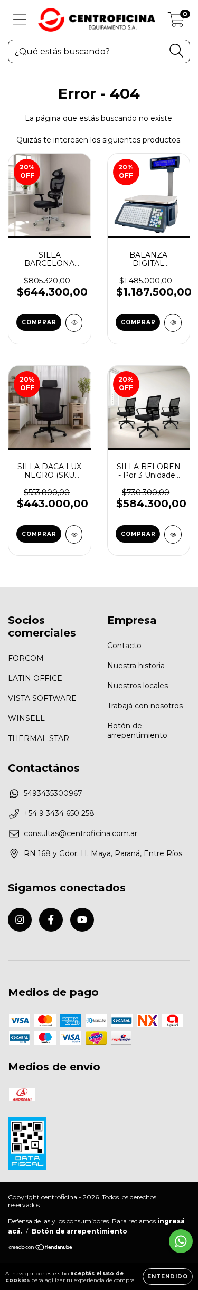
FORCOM (26, 658)
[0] (176, 22)
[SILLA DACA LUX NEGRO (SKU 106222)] (74, 534)
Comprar (138, 533)
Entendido (167, 1276)
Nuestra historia (136, 665)
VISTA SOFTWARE (42, 698)
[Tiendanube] (41, 1249)
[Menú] (20, 19)
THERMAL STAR (38, 738)
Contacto (124, 645)
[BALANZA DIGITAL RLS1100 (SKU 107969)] (173, 323)
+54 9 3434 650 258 (59, 813)
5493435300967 (53, 793)
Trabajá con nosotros (145, 705)
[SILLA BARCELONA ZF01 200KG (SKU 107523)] (74, 323)
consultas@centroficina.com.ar (80, 833)
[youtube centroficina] (82, 920)
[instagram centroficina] (20, 920)
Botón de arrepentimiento (137, 730)
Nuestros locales (137, 685)
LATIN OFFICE (35, 678)
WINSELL (26, 718)
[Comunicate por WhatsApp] (181, 1241)
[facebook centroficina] (51, 920)
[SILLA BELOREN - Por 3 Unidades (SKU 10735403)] (173, 534)
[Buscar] (176, 51)
